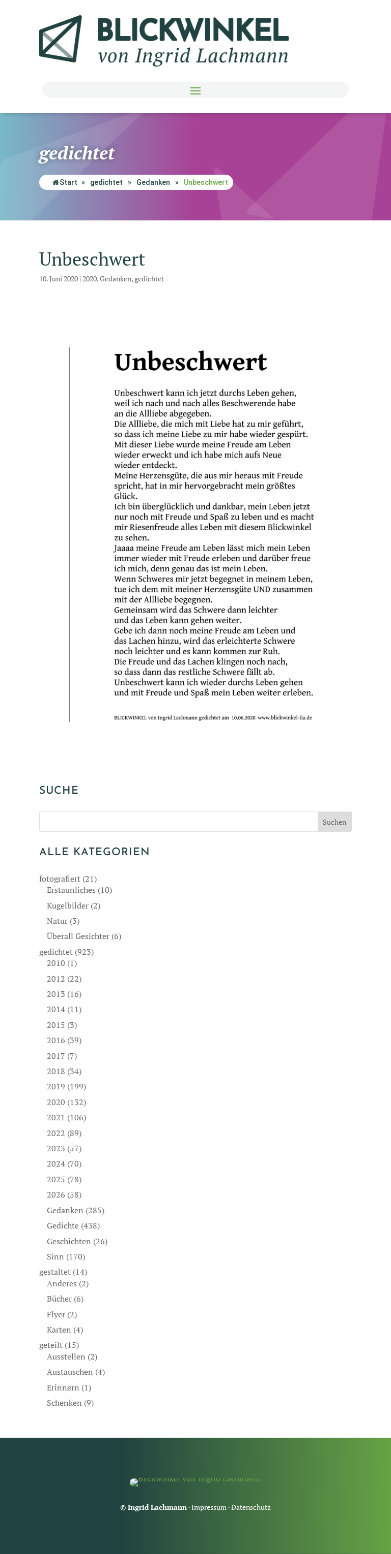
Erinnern (63, 1387)
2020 (89, 278)
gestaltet (55, 1271)
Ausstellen (66, 1356)
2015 (56, 1024)
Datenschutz (251, 1507)
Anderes (62, 1283)
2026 (56, 1194)
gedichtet (106, 182)
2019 (56, 1086)
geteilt (51, 1344)
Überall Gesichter (78, 936)
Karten (59, 1329)
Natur (57, 920)
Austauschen (70, 1371)
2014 (56, 1009)
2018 (56, 1071)
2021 (56, 1117)
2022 (56, 1133)
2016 (56, 1040)
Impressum (209, 1507)
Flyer (56, 1314)
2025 (56, 1179)
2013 (56, 993)
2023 (56, 1148)
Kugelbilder (68, 905)
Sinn (55, 1256)
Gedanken (153, 182)
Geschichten (69, 1241)
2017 (56, 1055)
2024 (56, 1163)
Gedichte (63, 1225)
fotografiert (59, 878)
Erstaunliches (71, 889)
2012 (56, 978)
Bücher (59, 1298)
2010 (56, 962)
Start (68, 182)
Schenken (64, 1402)
